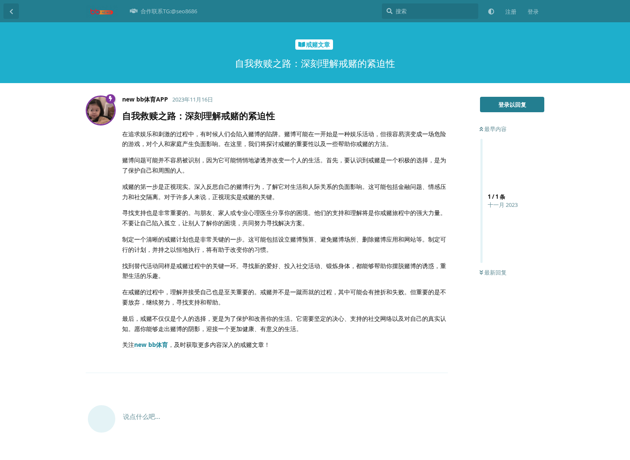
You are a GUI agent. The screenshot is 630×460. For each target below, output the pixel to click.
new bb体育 (151, 345)
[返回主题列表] (11, 11)
